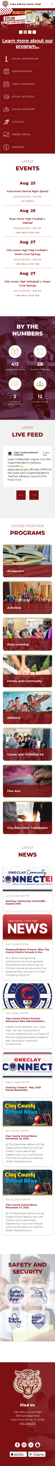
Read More (14, 465)
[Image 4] (34, 32)
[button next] (34, 480)
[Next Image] (50, 26)
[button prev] (21, 480)
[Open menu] (52, 4)
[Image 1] (20, 32)
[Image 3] (29, 32)
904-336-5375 (27, 1409)
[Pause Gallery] (27, 26)
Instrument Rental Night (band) (27, 176)
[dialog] (27, 546)
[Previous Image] (4, 26)
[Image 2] (25, 32)
